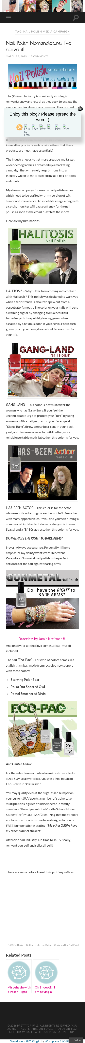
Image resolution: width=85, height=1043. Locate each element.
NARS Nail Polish (16, 945)
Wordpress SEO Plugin (25, 1041)
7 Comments (39, 56)
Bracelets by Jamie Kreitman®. (42, 639)
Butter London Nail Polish (39, 945)
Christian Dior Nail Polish (66, 945)
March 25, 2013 (16, 56)
